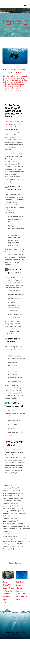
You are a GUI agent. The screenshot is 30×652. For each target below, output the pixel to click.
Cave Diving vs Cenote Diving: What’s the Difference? (21, 588)
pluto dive (18, 82)
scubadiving (15, 88)
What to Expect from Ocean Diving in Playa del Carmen (8, 588)
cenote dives (15, 78)
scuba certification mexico (13, 84)
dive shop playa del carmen (13, 79)
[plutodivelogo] (8, 5)
